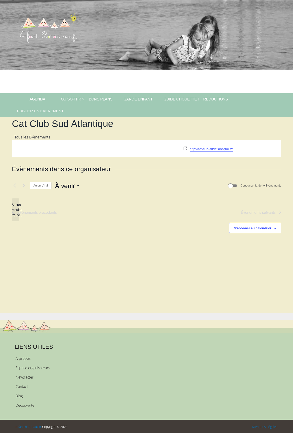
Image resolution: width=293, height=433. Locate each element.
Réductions (215, 99)
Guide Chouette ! (181, 99)
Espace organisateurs (33, 367)
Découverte (25, 405)
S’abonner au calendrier (252, 228)
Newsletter (24, 377)
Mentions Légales (264, 427)
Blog (19, 395)
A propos (23, 358)
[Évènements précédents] (14, 185)
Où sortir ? (72, 99)
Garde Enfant (138, 99)
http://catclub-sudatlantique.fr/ (211, 148)
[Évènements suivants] (23, 185)
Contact (22, 386)
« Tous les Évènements (31, 137)
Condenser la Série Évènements (261, 185)
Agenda (37, 99)
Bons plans (101, 99)
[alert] (15, 209)
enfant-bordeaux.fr (28, 427)
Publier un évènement (40, 111)
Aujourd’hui (40, 185)
